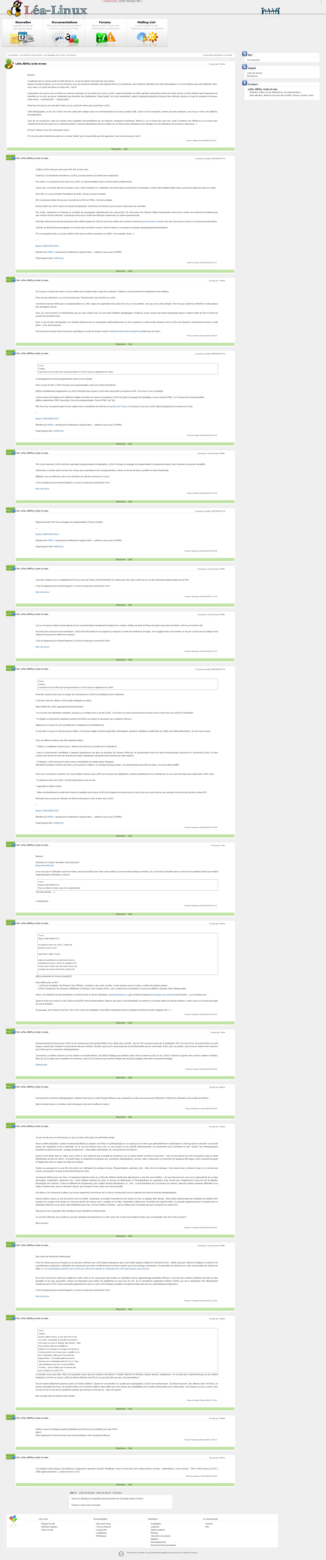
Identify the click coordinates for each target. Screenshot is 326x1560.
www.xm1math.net (44, 865)
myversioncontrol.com (150, 221)
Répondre (116, 149)
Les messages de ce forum (54, 55)
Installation (156, 1524)
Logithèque (101, 1533)
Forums (209, 1524)
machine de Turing (117, 406)
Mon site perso (42, 489)
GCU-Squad (131, 1)
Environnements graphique (163, 1545)
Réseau (154, 1533)
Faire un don (47, 1530)
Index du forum (103, 1493)
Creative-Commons (190, 1553)
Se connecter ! (253, 60)
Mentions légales (49, 1527)
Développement (158, 1542)
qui (124, 765)
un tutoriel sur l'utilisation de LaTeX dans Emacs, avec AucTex (121, 1269)
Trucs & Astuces (103, 1527)
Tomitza (222, 64)
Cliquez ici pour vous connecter (86, 1505)
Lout (97, 765)
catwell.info (41, 1065)
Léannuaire (101, 1530)
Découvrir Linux (103, 1524)
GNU (138, 1)
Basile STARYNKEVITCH (215, 158)
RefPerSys (59, 258)
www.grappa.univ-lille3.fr (161, 995)
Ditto (223, 845)
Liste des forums (86, 1493)
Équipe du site (48, 1524)
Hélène (222, 924)
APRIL (50, 252)
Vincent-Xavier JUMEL (216, 453)
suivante (229, 55)
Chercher (117, 1493)
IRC (207, 1527)
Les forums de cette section (31, 55)
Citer (125, 149)
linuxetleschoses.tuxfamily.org (128, 331)
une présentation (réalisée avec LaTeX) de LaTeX (67, 1269)
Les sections (13, 55)
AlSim (223, 1032)
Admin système (158, 1530)
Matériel (154, 1539)
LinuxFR (122, 1)
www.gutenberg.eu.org (120, 995)
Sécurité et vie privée (160, 1536)
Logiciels (155, 1527)
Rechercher (252, 76)
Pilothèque (101, 1536)
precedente (218, 55)
